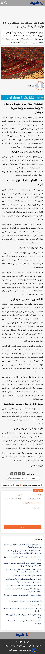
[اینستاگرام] (17, 642)
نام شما (38, 495)
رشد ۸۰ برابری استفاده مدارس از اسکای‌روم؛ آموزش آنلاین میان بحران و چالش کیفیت (23, 580)
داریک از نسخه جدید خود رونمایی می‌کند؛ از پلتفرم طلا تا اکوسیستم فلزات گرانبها (22, 564)
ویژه (18, 485)
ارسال (22, 527)
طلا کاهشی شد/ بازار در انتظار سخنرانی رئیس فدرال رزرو (22, 558)
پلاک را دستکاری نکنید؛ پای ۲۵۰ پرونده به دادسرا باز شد (22, 596)
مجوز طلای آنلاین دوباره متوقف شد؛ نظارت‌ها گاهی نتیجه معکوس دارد (22, 590)
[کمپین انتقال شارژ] (22, 97)
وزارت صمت (7, 485)
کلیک (10, 646)
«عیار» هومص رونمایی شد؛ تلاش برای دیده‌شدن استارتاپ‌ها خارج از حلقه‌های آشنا (23, 570)
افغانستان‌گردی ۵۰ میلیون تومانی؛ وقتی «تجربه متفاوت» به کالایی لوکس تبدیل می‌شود (24, 552)
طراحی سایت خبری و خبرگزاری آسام (20, 650)
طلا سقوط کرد (35, 605)
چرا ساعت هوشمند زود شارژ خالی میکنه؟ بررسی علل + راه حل (22, 610)
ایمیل (20, 495)
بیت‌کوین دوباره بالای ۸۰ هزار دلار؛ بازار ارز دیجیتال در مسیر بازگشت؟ (22, 545)
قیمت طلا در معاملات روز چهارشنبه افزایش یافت (23, 585)
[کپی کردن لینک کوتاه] (22, 478)
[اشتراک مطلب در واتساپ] (11, 473)
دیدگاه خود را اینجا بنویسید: (31, 503)
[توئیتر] (19, 474)
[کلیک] (37, 3)
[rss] (28, 642)
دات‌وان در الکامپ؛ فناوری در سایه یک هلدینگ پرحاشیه (24, 622)
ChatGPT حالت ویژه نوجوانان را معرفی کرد (25, 601)
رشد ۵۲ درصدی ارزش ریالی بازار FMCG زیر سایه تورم (23, 616)
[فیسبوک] (15, 474)
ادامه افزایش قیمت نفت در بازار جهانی (27, 575)
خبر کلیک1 (30, 86)
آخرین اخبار (38, 539)
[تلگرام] (23, 474)
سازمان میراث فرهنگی (31, 485)
